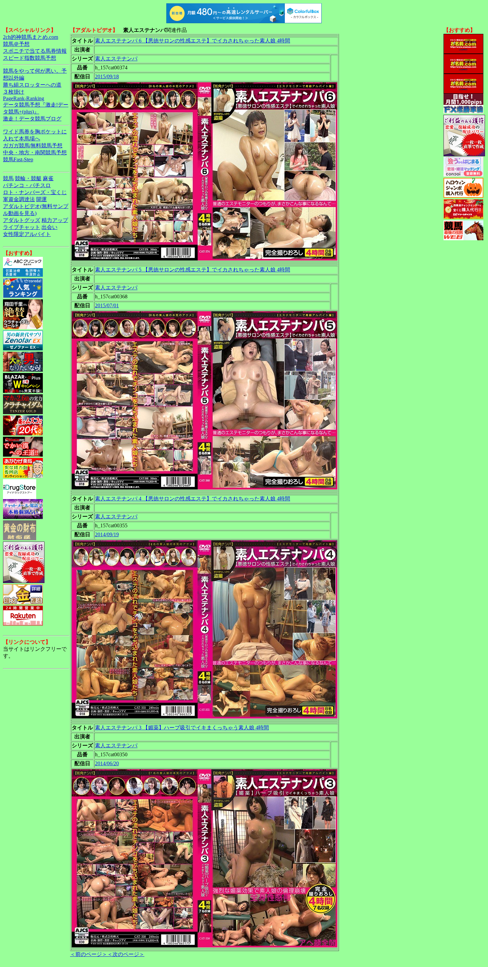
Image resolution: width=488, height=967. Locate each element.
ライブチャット (21, 227)
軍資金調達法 (19, 199)
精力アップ (54, 220)
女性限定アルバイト (27, 234)
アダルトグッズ (21, 220)
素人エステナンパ (116, 58)
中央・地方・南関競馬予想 (35, 152)
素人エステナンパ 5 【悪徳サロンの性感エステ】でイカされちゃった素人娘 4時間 (192, 269)
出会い (49, 227)
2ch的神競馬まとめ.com (30, 37)
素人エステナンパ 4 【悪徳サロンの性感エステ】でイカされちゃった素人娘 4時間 (192, 498)
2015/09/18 (107, 76)
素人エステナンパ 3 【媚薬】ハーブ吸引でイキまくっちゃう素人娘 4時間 (182, 727)
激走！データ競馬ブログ (32, 118)
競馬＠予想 (16, 44)
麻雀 (48, 178)
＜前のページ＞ (88, 954)
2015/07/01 (107, 305)
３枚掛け (13, 92)
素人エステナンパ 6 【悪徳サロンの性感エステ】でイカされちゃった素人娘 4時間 (192, 40)
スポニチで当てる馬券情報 (35, 51)
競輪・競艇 (28, 178)
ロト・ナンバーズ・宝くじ (35, 192)
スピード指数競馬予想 (29, 58)
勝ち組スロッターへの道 (32, 85)
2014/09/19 (107, 534)
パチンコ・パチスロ (27, 185)
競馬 (8, 178)
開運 (41, 199)
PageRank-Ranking (23, 98)
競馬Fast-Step (18, 159)
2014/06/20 (107, 763)
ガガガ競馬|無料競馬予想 (32, 145)
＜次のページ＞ (125, 954)
